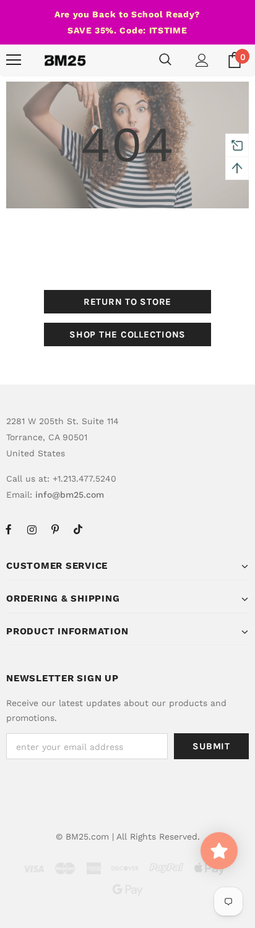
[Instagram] (31, 529)
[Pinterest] (55, 529)
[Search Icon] (165, 60)
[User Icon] (202, 60)
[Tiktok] (78, 529)
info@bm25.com (69, 495)
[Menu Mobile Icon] (13, 60)
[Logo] (65, 60)
